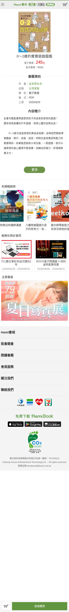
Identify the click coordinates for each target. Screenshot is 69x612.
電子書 (32, 4)
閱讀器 (50, 4)
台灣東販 (34, 88)
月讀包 (41, 4)
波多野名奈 (35, 83)
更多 (34, 170)
